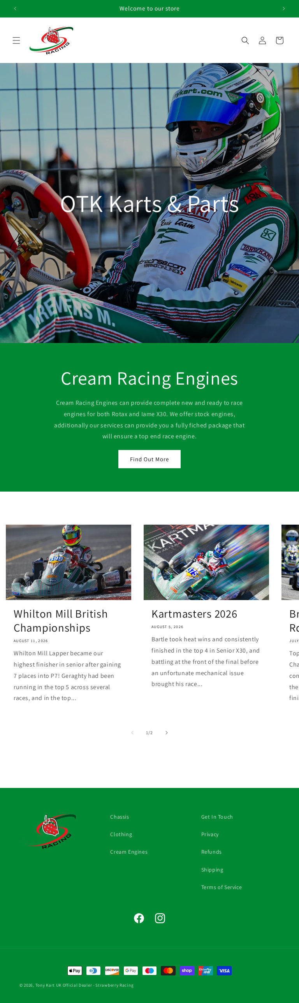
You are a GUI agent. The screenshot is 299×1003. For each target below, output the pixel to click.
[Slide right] (166, 732)
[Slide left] (132, 732)
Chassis (119, 816)
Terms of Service (221, 887)
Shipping (212, 869)
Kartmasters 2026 (194, 614)
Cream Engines (129, 851)
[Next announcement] (283, 8)
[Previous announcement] (15, 8)
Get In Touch (217, 816)
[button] (16, 40)
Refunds (211, 851)
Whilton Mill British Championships (61, 621)
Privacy (210, 834)
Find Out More (149, 459)
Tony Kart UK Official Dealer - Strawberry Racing (84, 985)
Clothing (121, 834)
